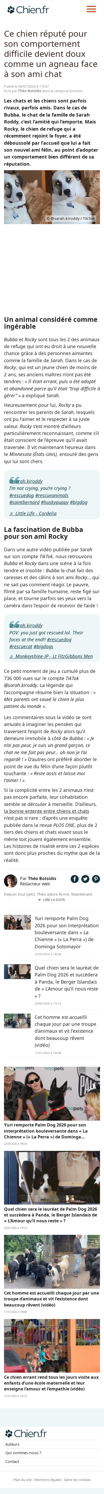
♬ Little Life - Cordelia (33, 513)
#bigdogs (43, 646)
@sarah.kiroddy (25, 481)
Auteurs (12, 1444)
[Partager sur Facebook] (74, 881)
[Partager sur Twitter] (85, 881)
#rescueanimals (52, 495)
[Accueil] (28, 9)
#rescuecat (20, 646)
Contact (12, 1461)
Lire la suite (54, 899)
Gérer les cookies (77, 1479)
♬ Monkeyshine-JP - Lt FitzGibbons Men (51, 656)
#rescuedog (21, 495)
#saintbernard (24, 502)
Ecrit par (22, 90)
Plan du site (22, 1479)
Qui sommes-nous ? (23, 1452)
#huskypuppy (55, 502)
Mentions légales (47, 1479)
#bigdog (78, 502)
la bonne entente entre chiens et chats (46, 811)
